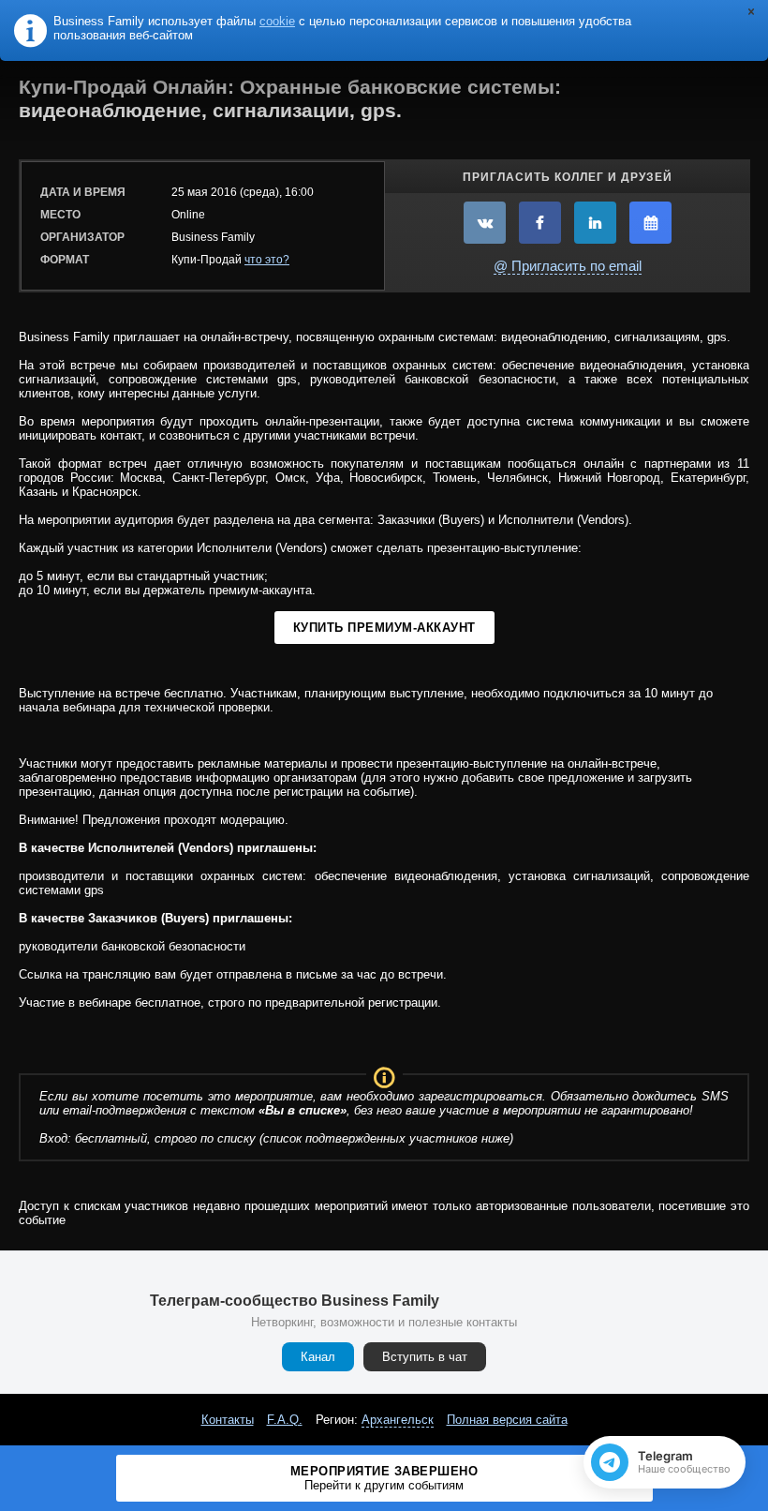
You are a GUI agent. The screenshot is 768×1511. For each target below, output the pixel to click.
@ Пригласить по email (568, 266)
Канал (318, 1357)
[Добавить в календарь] (650, 223)
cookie (277, 21)
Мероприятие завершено (384, 1478)
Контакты (227, 1420)
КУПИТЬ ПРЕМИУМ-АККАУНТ (384, 628)
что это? (266, 259)
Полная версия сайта (507, 1420)
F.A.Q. (285, 1420)
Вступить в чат (424, 1357)
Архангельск (398, 1420)
